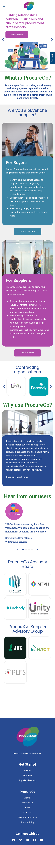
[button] (3, 39)
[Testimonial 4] (32, 549)
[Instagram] (27, 840)
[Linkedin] (13, 840)
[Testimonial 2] (26, 549)
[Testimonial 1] (23, 549)
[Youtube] (41, 840)
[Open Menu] (4, 6)
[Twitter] (20, 840)
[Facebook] (34, 840)
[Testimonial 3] (29, 549)
